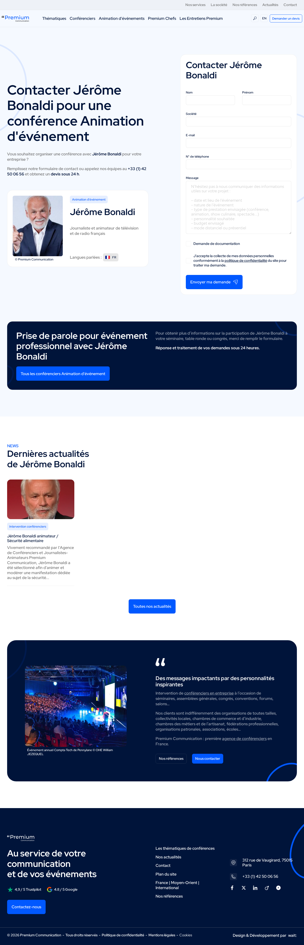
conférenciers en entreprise (209, 693)
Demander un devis (286, 18)
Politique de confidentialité (123, 935)
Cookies (185, 935)
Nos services (195, 4)
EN (264, 18)
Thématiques (54, 18)
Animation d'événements (121, 18)
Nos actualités (168, 857)
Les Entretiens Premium (201, 18)
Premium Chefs (162, 18)
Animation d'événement (88, 199)
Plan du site (166, 874)
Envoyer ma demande (210, 282)
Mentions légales (161, 935)
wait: (292, 935)
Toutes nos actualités (152, 606)
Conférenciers (82, 18)
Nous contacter (207, 758)
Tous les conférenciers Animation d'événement (63, 373)
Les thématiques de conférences (185, 848)
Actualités (270, 4)
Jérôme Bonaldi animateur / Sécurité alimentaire (33, 538)
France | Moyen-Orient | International (177, 885)
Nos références (245, 4)
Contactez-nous (26, 906)
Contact (290, 4)
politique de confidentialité (246, 260)
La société (219, 4)
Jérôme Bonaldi (102, 212)
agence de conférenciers (244, 738)
